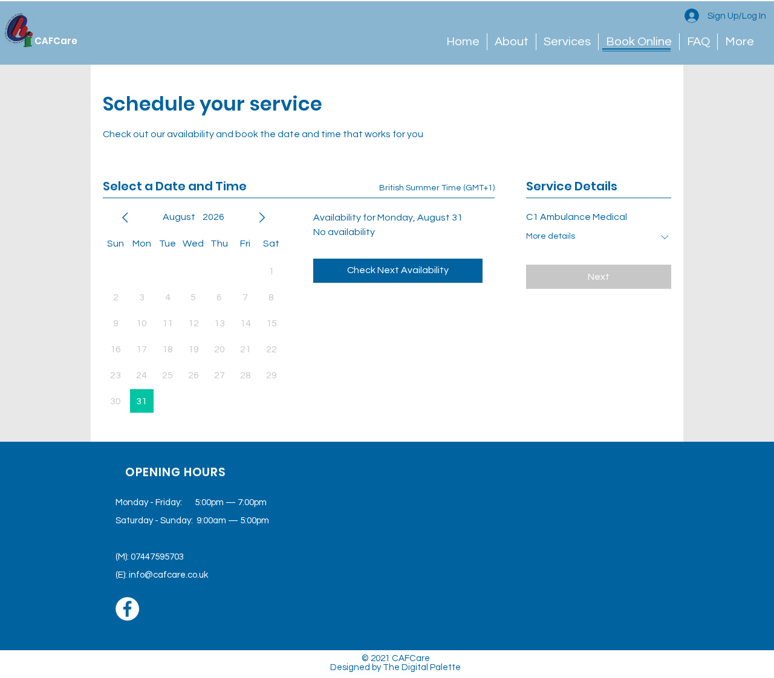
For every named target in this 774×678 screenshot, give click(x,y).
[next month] (262, 217)
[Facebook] (127, 609)
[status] (437, 188)
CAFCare (55, 40)
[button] (639, 41)
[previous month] (125, 217)
